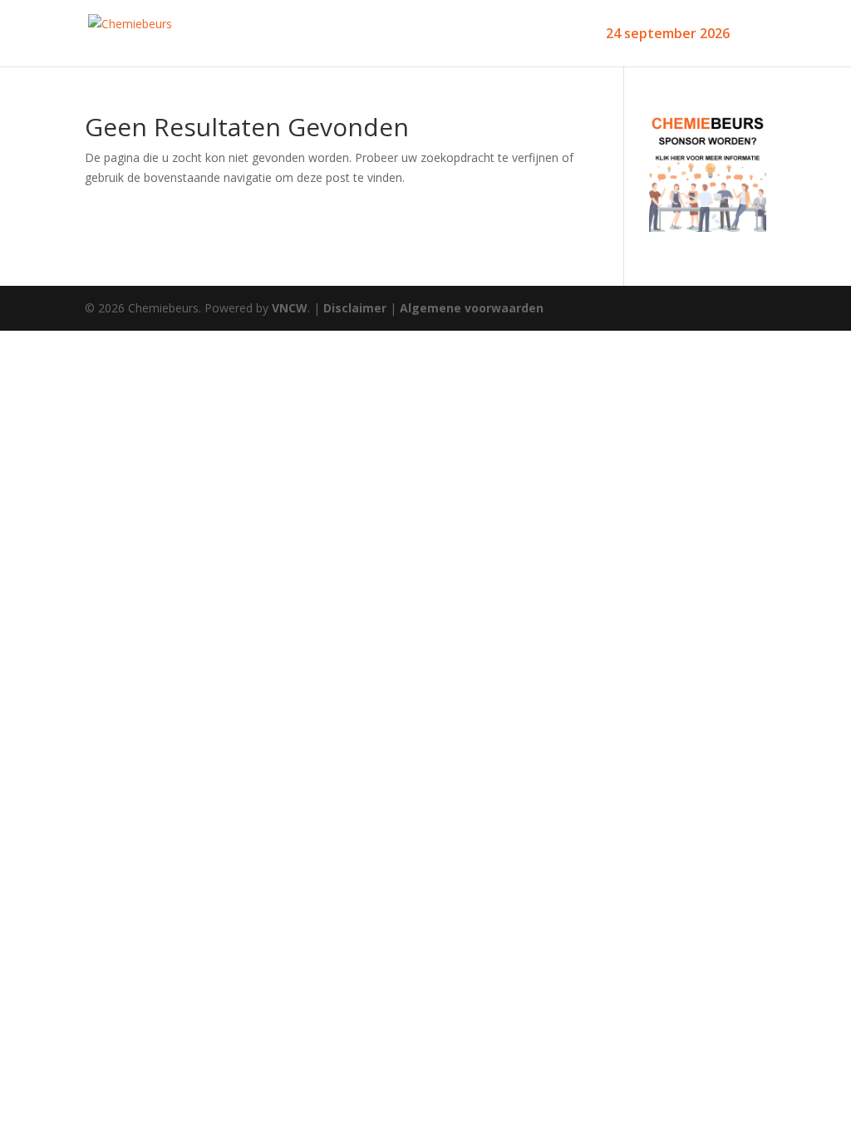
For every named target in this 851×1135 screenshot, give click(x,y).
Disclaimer (354, 308)
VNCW (289, 308)
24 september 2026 (668, 34)
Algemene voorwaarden (472, 308)
